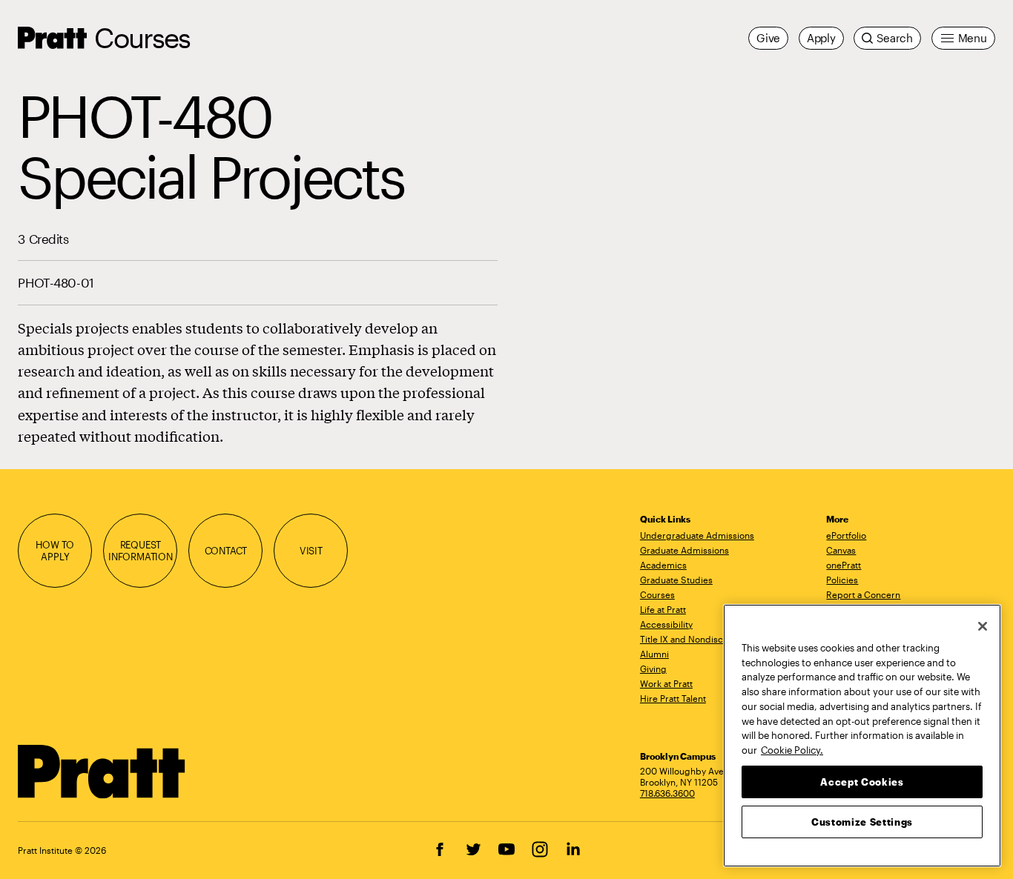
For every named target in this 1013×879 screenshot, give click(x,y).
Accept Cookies (861, 781)
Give (768, 37)
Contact (226, 550)
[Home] (102, 771)
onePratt (843, 565)
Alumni (654, 654)
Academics (663, 565)
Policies (842, 579)
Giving (653, 668)
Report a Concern (863, 594)
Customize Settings (862, 821)
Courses (142, 37)
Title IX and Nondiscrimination (702, 639)
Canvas (841, 550)
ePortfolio (846, 535)
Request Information (140, 550)
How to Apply (55, 550)
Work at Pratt (666, 683)
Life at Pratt (663, 609)
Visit (311, 550)
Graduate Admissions (684, 550)
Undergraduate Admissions (697, 535)
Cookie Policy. (792, 749)
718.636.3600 (667, 793)
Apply (821, 37)
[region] (862, 735)
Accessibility (666, 624)
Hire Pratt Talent (673, 698)
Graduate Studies (676, 579)
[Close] (982, 626)
